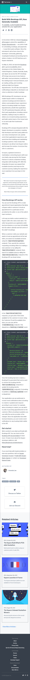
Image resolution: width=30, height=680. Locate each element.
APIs (18, 481)
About (15, 640)
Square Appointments (9, 44)
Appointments (5, 481)
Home (15, 665)
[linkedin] (11, 30)
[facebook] (6, 30)
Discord (15, 655)
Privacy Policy (15, 645)
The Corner (7, 2)
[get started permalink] (1, 428)
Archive (15, 643)
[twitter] (3, 30)
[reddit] (9, 30)
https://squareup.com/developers (12, 442)
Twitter (15, 657)
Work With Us (15, 670)
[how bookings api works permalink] (1, 200)
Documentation (15, 667)
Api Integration (13, 481)
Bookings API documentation (11, 435)
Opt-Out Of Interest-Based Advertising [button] (15, 647)
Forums (15, 653)
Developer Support (15, 660)
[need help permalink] (1, 447)
